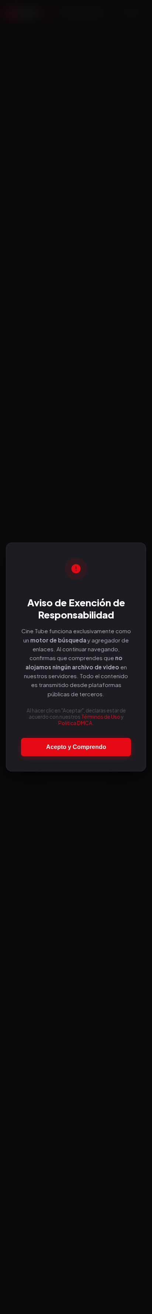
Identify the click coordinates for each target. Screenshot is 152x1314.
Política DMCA (75, 723)
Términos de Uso (100, 717)
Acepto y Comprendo (76, 747)
